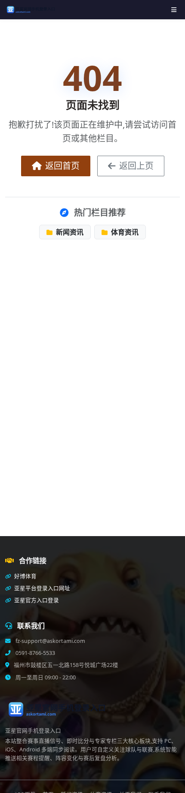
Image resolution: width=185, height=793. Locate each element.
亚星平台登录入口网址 (41, 588)
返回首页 (62, 166)
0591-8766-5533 (34, 653)
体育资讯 (124, 232)
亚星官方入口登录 (36, 600)
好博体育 (25, 576)
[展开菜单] (174, 9)
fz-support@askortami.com (49, 641)
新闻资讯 (68, 232)
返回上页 (136, 166)
